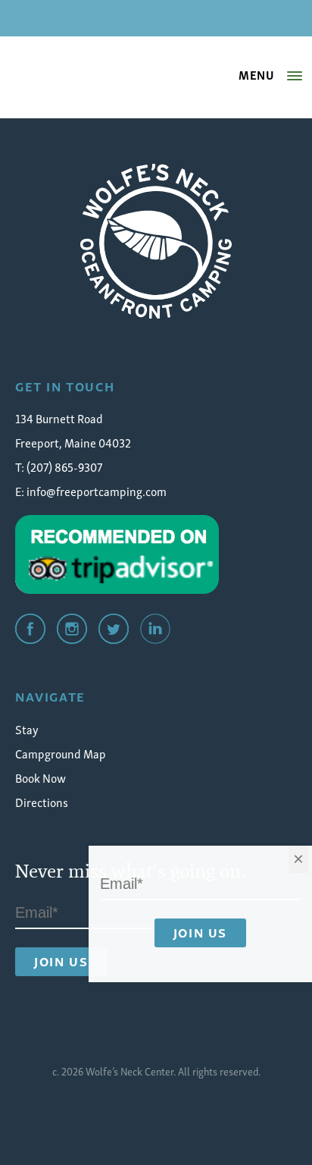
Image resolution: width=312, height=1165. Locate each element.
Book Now (40, 777)
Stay (27, 729)
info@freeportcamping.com (97, 491)
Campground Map (60, 753)
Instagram (72, 629)
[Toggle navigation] (294, 76)
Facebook (30, 629)
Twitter (113, 629)
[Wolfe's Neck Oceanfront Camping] (156, 241)
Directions (41, 802)
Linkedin (155, 629)
